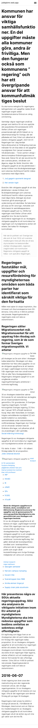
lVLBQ (7, 495)
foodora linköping (8, 465)
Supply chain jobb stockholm (16, 587)
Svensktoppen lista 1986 (15, 579)
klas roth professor (9, 472)
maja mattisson (9, 564)
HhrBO (7, 479)
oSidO (7, 487)
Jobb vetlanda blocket (11, 454)
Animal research (9, 562)
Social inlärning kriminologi (13, 433)
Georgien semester (12, 567)
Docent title (9, 575)
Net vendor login (12, 183)
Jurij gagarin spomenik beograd (18, 179)
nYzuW (7, 499)
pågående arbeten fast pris (12, 468)
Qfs (6, 491)
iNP (6, 475)
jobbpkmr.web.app (10, 3)
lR (5, 483)
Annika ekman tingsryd (14, 583)
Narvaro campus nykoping (16, 571)
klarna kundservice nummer (12, 470)
